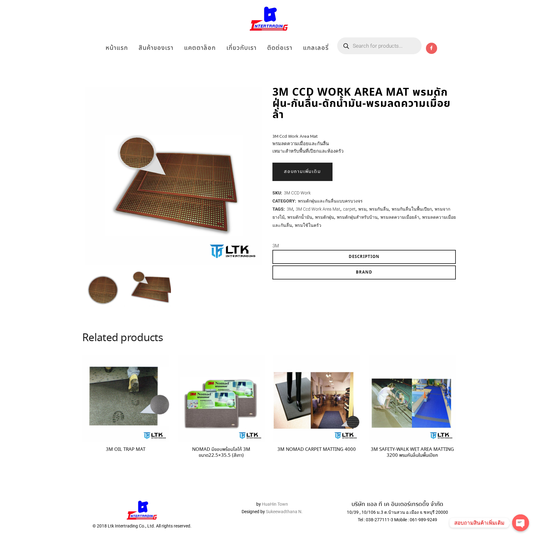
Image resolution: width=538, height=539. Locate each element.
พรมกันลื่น (379, 209)
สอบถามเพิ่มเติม (302, 171)
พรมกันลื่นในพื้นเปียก (412, 209)
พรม (362, 209)
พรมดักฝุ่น (324, 217)
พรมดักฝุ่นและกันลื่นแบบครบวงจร (330, 200)
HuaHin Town (275, 504)
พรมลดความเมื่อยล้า (399, 217)
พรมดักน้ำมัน (299, 217)
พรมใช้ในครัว (308, 225)
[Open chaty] (520, 522)
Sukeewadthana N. (284, 511)
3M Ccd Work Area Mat (318, 209)
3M (290, 209)
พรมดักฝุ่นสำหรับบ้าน (357, 217)
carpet (349, 209)
